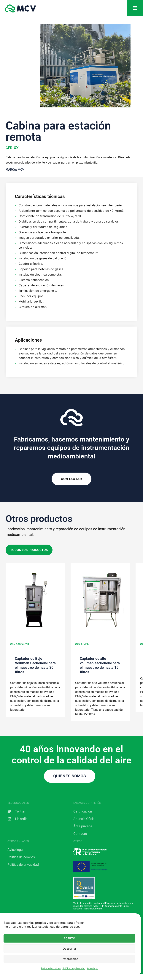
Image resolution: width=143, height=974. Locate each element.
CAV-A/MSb (82, 644)
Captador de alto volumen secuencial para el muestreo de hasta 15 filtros (100, 665)
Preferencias (69, 959)
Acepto (69, 938)
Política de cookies (51, 968)
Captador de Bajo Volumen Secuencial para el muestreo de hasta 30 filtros (35, 665)
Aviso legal (92, 968)
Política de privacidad (74, 968)
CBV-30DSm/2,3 (19, 644)
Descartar (69, 948)
